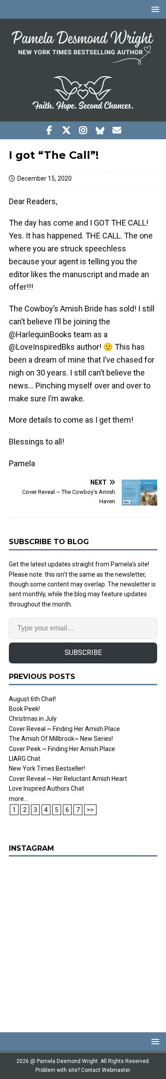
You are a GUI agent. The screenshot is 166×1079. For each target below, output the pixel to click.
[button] (154, 9)
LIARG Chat (24, 758)
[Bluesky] (100, 130)
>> (90, 809)
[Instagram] (83, 130)
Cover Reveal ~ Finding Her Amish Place (64, 728)
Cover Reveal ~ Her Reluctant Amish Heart (68, 778)
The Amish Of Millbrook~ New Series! (61, 738)
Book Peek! (24, 708)
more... (18, 798)
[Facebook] (49, 130)
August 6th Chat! (32, 699)
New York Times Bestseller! (47, 768)
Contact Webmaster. (106, 1070)
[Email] (116, 130)
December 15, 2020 (44, 178)
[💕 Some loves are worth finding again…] (83, 939)
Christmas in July (33, 718)
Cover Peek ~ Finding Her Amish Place (62, 748)
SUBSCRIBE (83, 652)
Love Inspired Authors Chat (46, 788)
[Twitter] (66, 130)
